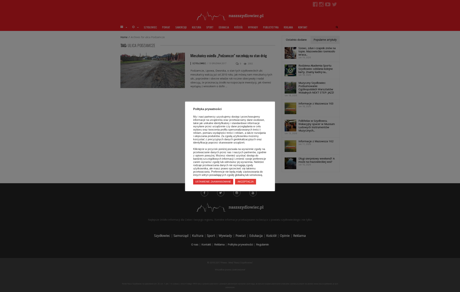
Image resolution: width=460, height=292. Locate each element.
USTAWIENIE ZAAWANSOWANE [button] (213, 181)
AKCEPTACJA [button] (246, 181)
